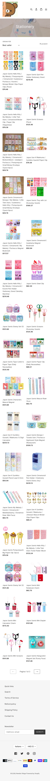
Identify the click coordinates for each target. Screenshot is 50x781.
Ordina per (7, 41)
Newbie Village (21, 773)
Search (7, 692)
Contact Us (9, 716)
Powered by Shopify (33, 773)
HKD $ (30, 746)
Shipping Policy (11, 710)
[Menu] (46, 9)
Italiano (18, 746)
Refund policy (10, 704)
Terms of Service (12, 698)
